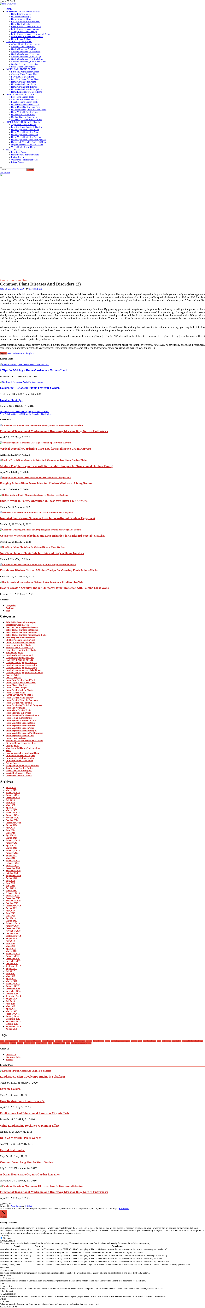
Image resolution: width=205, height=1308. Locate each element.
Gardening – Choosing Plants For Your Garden (30, 387)
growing (134, 1041)
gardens (122, 1041)
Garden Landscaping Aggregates (25, 54)
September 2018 (13, 936)
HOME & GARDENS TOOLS (20, 94)
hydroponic (166, 1041)
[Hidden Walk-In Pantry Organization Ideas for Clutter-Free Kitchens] (34, 495)
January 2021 (12, 865)
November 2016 (13, 991)
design (76, 1041)
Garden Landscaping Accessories (25, 51)
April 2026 (11, 787)
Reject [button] (116, 1208)
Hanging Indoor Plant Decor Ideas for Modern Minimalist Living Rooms (46, 483)
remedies (61, 1043)
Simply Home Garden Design (24, 31)
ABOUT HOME (13, 149)
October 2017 (12, 963)
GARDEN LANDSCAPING (19, 41)
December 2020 (13, 868)
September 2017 (13, 966)
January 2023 (12, 853)
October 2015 (12, 1024)
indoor (178, 1041)
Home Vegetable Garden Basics (25, 129)
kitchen (185, 1041)
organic (13, 1043)
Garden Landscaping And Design (26, 56)
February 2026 (13, 792)
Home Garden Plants (20, 24)
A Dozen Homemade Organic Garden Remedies (30, 1174)
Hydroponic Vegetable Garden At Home (29, 142)
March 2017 (11, 981)
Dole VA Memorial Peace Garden (20, 1137)
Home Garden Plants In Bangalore (26, 89)
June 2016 (10, 1004)
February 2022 (13, 860)
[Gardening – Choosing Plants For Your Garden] (21, 382)
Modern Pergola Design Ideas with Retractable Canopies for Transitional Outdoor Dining (56, 466)
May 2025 (10, 805)
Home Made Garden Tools (23, 114)
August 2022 (11, 855)
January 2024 (12, 843)
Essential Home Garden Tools (24, 102)
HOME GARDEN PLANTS (19, 695)
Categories (11, 605)
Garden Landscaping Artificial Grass (27, 59)
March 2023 (11, 848)
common (10, 353)
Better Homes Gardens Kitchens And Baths (30, 34)
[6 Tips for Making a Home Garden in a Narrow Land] (24, 364)
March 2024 (11, 838)
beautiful (37, 1041)
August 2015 (11, 1029)
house (159, 1041)
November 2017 (13, 961)
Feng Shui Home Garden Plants (25, 79)
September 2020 (13, 875)
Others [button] (3, 1299)
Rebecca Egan (35, 289)
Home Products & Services (18, 713)
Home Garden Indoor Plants (23, 84)
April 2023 (11, 845)
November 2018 (13, 931)
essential (88, 1041)
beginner (50, 1041)
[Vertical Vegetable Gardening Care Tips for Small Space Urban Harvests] (35, 442)
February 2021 (13, 863)
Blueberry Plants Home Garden (25, 72)
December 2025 (13, 797)
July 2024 (10, 828)
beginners (58, 1041)
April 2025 (11, 807)
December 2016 (13, 988)
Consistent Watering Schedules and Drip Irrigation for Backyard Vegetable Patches (52, 535)
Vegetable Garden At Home (23, 124)
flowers (101, 1041)
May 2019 (10, 916)
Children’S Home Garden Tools (25, 99)
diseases (17, 353)
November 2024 (13, 818)
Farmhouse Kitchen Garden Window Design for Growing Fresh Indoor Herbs (49, 570)
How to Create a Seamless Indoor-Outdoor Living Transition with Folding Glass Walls (54, 587)
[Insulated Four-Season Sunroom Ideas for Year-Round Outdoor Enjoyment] (36, 512)
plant (31, 353)
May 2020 (10, 885)
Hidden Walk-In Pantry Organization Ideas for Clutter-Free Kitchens (43, 500)
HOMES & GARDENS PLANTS (21, 69)
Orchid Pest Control (12, 1150)
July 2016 (10, 1001)
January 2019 (12, 926)
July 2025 (10, 800)
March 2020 (11, 890)
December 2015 (13, 1019)
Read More (124, 1208)
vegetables (87, 1043)
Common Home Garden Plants (24, 74)
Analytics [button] (4, 1283)
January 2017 (12, 986)
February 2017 (13, 983)
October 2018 (12, 933)
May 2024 (10, 833)
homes (153, 1041)
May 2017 (10, 976)
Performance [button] (5, 1275)
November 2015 (13, 1021)
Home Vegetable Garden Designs (26, 137)
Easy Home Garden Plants (22, 77)
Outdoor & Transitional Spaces (24, 160)
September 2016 (13, 996)
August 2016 (11, 999)
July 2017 (10, 971)
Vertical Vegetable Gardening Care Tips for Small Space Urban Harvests (45, 448)
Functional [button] (4, 1267)
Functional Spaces (19, 152)
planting (43, 1043)
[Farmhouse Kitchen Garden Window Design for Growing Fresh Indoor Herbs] (38, 564)
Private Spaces (17, 162)
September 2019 (13, 905)
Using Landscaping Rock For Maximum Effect (29, 1125)
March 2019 (11, 921)
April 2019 (11, 918)
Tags (8, 610)
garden (107, 1041)
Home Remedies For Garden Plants (26, 92)
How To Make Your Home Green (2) (22, 1101)
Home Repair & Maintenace (23, 39)
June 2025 (10, 802)
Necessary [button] (4, 1235)
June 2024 (10, 830)
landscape (199, 1041)
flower (95, 1041)
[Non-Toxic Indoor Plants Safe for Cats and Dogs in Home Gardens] (32, 547)
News (8, 750)
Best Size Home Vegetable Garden (26, 127)
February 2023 (13, 850)
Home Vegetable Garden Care (24, 134)
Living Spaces (17, 157)
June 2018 (10, 943)
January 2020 (12, 895)
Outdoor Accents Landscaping (24, 64)
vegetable (79, 1043)
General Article (13, 675)
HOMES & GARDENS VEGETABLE (23, 122)
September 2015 (13, 1026)
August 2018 (11, 938)
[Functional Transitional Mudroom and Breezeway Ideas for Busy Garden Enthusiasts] (41, 425)
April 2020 (11, 888)
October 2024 (12, 820)
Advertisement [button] (6, 1291)
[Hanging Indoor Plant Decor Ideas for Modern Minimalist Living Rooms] (35, 477)
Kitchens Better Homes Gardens (25, 21)
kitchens (191, 1041)
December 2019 (13, 898)
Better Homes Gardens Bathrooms (26, 26)
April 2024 (11, 835)
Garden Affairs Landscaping (23, 46)
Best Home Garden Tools (22, 97)
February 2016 (13, 1014)
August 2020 (11, 878)
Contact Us (11, 1054)
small (68, 1043)
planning (27, 1043)
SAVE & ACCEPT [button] (8, 1306)
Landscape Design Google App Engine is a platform (32, 1076)
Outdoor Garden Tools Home (24, 117)
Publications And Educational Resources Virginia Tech (34, 1113)
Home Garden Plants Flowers (24, 87)
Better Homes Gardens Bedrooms (26, 29)
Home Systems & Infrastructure (25, 154)
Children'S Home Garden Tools (20, 640)
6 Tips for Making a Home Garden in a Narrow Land (33, 370)
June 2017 (10, 973)
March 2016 (11, 1011)
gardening (115, 1041)
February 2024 (13, 840)
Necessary (7, 1238)
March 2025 (11, 810)
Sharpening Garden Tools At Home (26, 119)
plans (33, 1043)
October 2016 (12, 993)
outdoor (20, 1043)
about (2, 1041)
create (70, 1041)
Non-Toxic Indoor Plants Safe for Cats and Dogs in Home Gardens (42, 553)
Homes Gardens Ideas (21, 19)
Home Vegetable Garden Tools (24, 112)
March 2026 (11, 790)
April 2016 (11, 1009)
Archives (10, 608)
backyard (30, 1041)
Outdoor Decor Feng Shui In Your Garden (26, 1162)
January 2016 (12, 1016)
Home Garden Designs (21, 16)
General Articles (13, 677)
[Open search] (1, 167)
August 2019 (11, 908)
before (44, 1041)
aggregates (13, 1041)
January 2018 (12, 956)
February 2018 (13, 953)
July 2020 (10, 880)
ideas (174, 1041)
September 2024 (13, 823)
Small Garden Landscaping (23, 67)
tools (73, 1043)
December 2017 (13, 958)
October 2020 (12, 873)
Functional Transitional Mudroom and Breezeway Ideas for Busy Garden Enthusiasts (54, 431)
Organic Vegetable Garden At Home (27, 144)
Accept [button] (109, 1208)
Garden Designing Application (24, 49)
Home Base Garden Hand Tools (25, 104)
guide (140, 1041)
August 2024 (11, 825)
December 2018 (13, 928)
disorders (25, 353)
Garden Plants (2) (11, 400)
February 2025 (13, 812)
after (7, 1041)
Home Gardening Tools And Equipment (28, 109)
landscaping (4, 1043)
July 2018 (10, 941)
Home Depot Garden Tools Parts (25, 107)
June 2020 (10, 883)
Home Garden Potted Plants (23, 82)
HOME (9, 9)
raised (55, 1043)
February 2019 (13, 923)
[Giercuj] (97, 277)
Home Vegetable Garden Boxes (25, 132)
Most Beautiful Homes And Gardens (27, 36)
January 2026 (12, 795)
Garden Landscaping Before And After (28, 61)
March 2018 (11, 951)
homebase (147, 1041)
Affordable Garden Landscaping (25, 44)
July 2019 (10, 911)
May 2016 (10, 1006)
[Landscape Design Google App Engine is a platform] (25, 1071)
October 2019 (12, 903)
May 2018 (10, 946)
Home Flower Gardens (21, 14)
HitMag (28, 1206)
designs (82, 1041)
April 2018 (11, 948)
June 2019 (10, 913)
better (65, 1041)
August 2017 (11, 968)
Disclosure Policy (14, 1057)
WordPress (16, 1206)
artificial (22, 1041)
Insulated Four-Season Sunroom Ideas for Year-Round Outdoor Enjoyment (47, 518)
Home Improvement (15, 708)
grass (128, 1041)
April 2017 (11, 978)
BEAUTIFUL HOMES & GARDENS (23, 11)
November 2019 (13, 900)
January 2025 (12, 815)
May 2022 (10, 858)
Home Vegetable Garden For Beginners (28, 139)
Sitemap (9, 1059)
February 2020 (13, 893)
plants (50, 1043)
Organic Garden (10, 1088)
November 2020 (13, 870)
